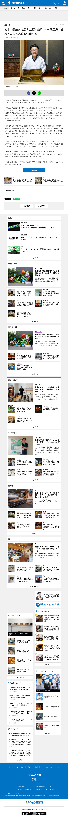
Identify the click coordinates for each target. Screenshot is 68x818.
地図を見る (34, 170)
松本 (7, 37)
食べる (13, 8)
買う (29, 8)
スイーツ (16, 37)
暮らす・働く (38, 8)
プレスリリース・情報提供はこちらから (42, 786)
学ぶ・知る (48, 8)
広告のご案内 (50, 789)
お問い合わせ (40, 789)
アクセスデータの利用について (25, 789)
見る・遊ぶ (21, 8)
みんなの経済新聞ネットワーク (34, 802)
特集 (56, 8)
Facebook (54, 3)
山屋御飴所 (9, 190)
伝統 (11, 37)
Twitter (58, 3)
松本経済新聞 (16, 3)
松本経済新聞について (23, 786)
